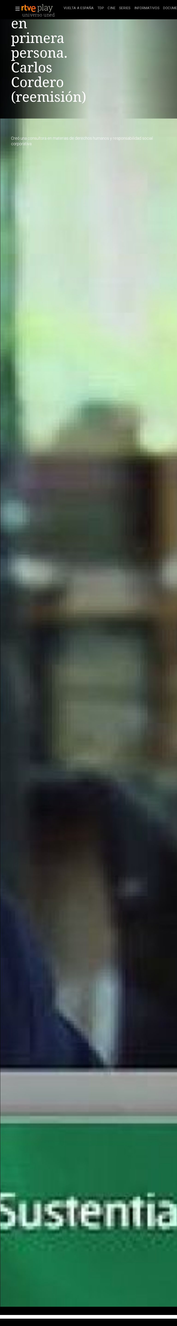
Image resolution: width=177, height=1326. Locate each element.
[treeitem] (79, 8)
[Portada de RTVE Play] (37, 8)
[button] (16, 9)
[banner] (41, 8)
